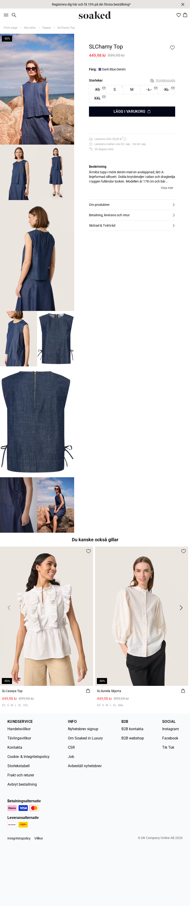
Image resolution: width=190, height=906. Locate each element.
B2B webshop (132, 738)
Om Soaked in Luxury (85, 738)
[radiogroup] (132, 94)
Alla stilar (30, 27)
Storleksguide (165, 80)
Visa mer (167, 188)
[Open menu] (5, 15)
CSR (71, 747)
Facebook (170, 738)
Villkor (38, 838)
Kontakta (14, 747)
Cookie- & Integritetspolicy (28, 756)
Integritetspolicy (19, 838)
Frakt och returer (20, 775)
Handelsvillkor (19, 729)
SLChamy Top (66, 27)
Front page (10, 27)
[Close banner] (182, 4)
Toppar (46, 27)
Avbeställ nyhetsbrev (85, 766)
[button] (132, 204)
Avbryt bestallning (22, 784)
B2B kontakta (132, 729)
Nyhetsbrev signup (83, 729)
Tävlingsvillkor (19, 738)
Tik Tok (168, 747)
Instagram (170, 729)
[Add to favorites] (172, 47)
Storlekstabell (18, 766)
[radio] (114, 89)
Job (71, 756)
